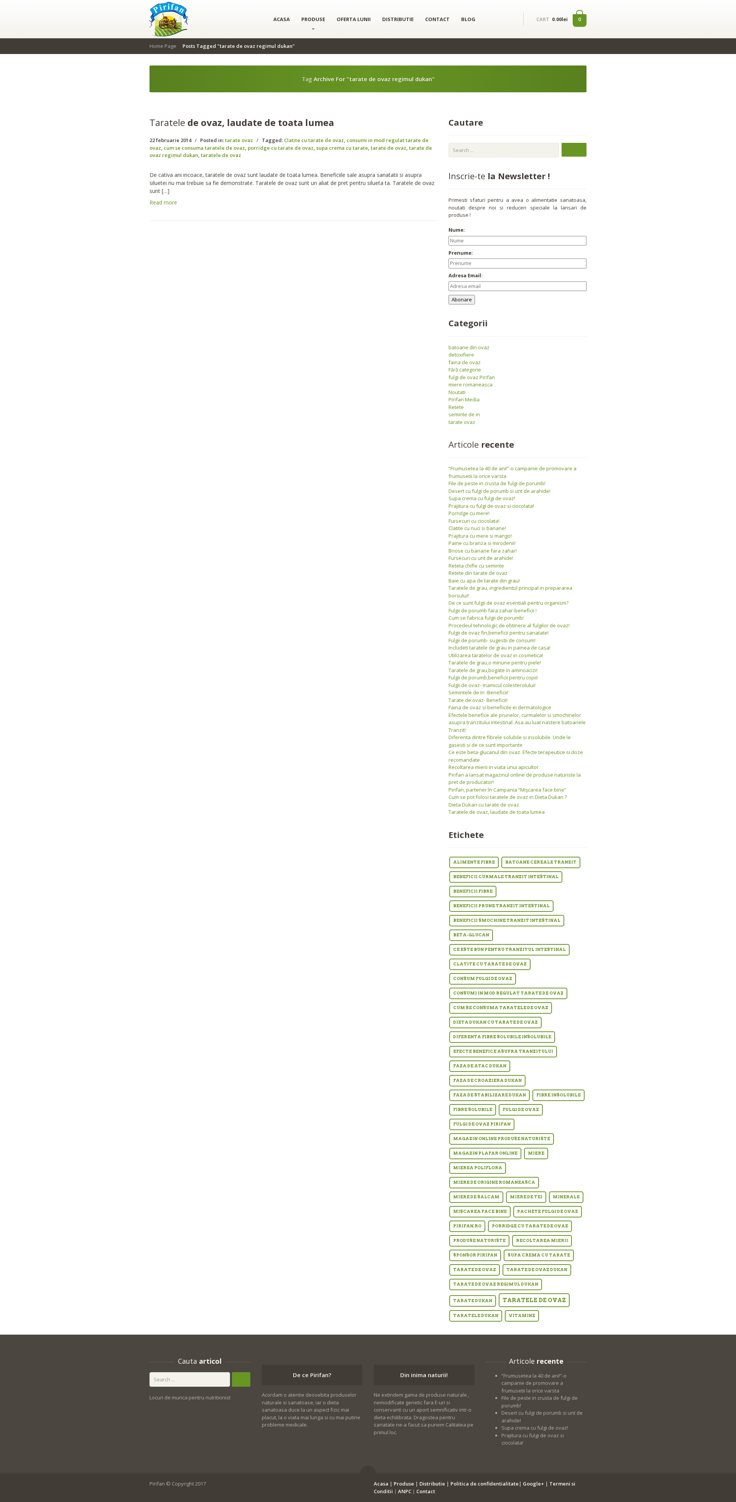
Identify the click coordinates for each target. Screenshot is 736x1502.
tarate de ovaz (388, 147)
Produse (404, 1483)
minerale (566, 1196)
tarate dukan (472, 1300)
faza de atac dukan (479, 1066)
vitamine (522, 1315)
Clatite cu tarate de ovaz (314, 140)
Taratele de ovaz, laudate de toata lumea (497, 811)
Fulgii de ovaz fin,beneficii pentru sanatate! (499, 632)
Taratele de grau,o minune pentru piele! (495, 662)
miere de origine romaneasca (494, 1182)
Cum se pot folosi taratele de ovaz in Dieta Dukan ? (508, 797)
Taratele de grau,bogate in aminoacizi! (493, 670)
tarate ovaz (239, 140)
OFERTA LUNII (354, 19)
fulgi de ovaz (521, 1109)
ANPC (404, 1491)
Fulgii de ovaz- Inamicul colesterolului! (492, 685)
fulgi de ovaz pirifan (482, 1124)
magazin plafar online (485, 1153)
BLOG (468, 19)
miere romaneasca (471, 384)
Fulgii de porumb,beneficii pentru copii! (493, 677)
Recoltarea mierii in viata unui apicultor (494, 767)
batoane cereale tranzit (541, 862)
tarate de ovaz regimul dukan (495, 1284)
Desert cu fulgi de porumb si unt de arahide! (499, 491)
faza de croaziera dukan (487, 1080)
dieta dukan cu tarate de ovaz (495, 1022)
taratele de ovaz (221, 155)
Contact (425, 1491)
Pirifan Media (464, 399)
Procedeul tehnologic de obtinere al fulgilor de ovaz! (509, 625)
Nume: (457, 229)
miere (536, 1153)
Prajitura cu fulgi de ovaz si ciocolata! (491, 505)
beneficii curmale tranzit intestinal (506, 876)
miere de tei (526, 1196)
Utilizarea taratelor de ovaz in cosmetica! (496, 655)
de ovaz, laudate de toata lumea (242, 122)
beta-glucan (471, 935)
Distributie (432, 1483)
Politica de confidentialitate (484, 1483)
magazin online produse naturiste (501, 1138)
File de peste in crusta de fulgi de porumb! (497, 483)
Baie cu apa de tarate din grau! (484, 580)
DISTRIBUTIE (398, 19)
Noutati (457, 392)
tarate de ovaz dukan (536, 1269)
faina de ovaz (465, 362)
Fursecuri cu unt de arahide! (481, 558)
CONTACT (437, 19)
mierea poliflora (477, 1167)
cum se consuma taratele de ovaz (204, 147)
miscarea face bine (480, 1211)
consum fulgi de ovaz (482, 978)
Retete (456, 407)
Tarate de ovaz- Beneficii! (478, 700)
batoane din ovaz (469, 347)
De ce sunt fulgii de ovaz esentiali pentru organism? (508, 602)
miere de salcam (476, 1196)
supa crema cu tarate (342, 147)
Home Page (163, 46)
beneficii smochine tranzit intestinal (506, 920)
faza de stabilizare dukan (489, 1095)
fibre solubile (472, 1109)
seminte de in (464, 414)
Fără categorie (465, 369)
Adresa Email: (466, 275)
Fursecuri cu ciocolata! (474, 520)
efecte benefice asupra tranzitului (503, 1051)
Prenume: (461, 252)
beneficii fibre (473, 891)
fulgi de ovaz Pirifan (472, 377)
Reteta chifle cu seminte (476, 565)
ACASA (281, 19)
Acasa (381, 1483)
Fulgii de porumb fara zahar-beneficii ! (493, 610)
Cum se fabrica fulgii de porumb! (486, 617)
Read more (163, 202)
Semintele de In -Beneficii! (478, 692)
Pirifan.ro (467, 1226)
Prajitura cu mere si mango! (480, 535)
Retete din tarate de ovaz (478, 572)
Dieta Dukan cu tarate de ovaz (484, 804)
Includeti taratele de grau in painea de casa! (499, 647)
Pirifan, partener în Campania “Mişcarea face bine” (507, 789)
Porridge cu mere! (469, 513)
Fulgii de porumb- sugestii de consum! (492, 640)
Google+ (533, 1483)
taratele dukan (475, 1315)
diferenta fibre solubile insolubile (502, 1036)
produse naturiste (479, 1240)
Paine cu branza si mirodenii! (482, 543)
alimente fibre (474, 862)
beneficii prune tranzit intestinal (501, 905)
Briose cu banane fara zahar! (483, 550)
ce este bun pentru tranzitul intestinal (509, 949)
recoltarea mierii (542, 1240)
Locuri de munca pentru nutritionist (190, 1397)
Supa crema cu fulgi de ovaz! (482, 498)
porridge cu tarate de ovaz (281, 147)
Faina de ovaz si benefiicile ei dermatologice (500, 707)
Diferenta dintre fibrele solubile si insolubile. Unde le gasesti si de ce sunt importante (510, 741)
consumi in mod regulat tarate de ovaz (508, 993)
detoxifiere (461, 354)
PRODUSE (313, 19)
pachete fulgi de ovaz (547, 1211)
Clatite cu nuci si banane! (477, 528)
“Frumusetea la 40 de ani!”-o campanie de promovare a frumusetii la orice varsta (534, 1383)
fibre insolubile (558, 1095)
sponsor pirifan (475, 1255)
